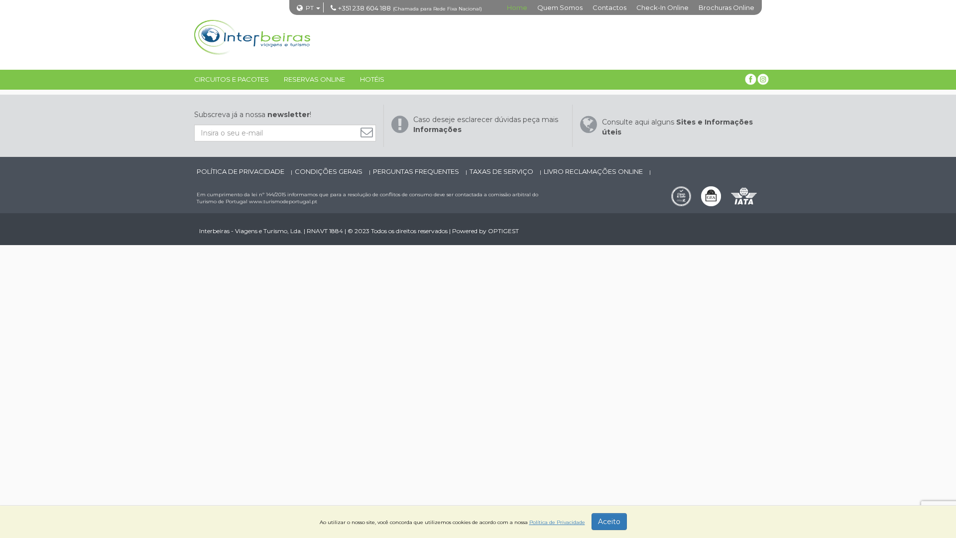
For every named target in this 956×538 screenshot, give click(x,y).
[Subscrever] (369, 132)
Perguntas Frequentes (417, 171)
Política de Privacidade (241, 171)
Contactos (609, 7)
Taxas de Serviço (502, 171)
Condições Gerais (329, 171)
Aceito (609, 521)
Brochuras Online (726, 7)
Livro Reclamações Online (594, 171)
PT (310, 7)
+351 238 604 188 (364, 8)
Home (517, 7)
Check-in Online (662, 7)
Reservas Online (314, 79)
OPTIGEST (503, 231)
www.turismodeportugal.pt (283, 201)
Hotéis (372, 79)
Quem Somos (560, 7)
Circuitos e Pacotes (231, 79)
